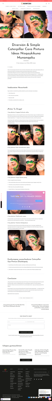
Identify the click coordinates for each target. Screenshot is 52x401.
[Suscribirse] (48, 372)
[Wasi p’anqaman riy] (26, 4)
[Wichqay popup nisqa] (50, 390)
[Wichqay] (44, 193)
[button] (3, 3)
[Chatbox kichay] (49, 398)
